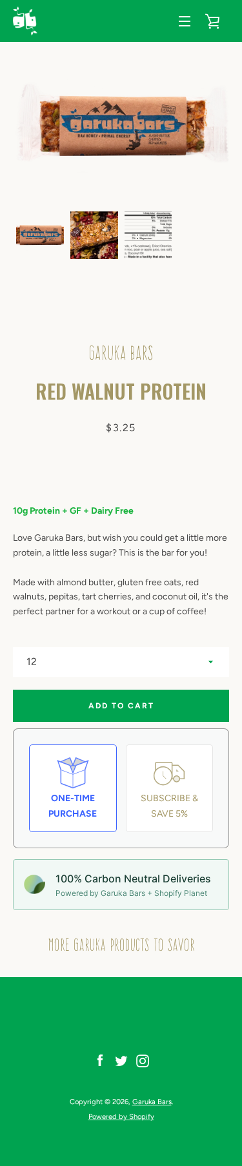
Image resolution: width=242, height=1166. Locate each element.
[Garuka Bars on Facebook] (100, 1060)
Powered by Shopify (121, 1116)
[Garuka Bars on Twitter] (121, 1060)
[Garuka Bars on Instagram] (142, 1060)
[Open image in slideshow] (121, 127)
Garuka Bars (152, 1101)
